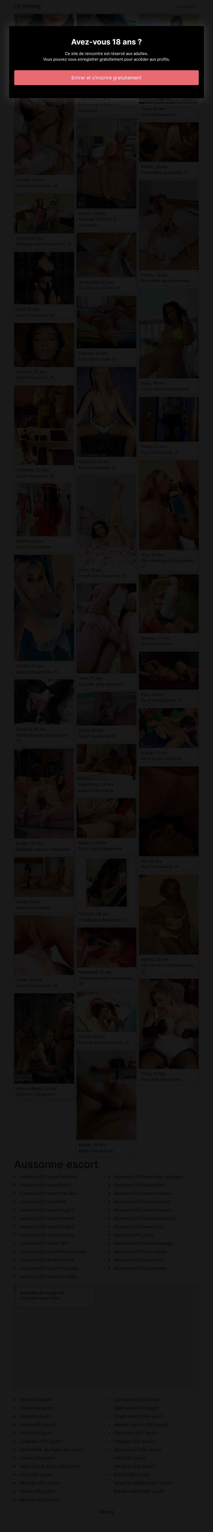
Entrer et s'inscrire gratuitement (106, 77)
